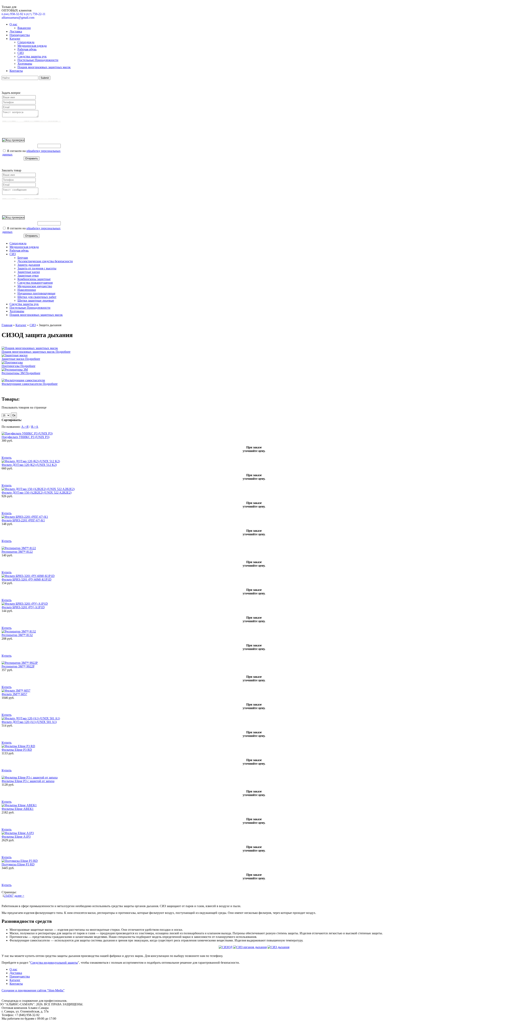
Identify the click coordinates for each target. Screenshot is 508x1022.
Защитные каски (28, 272)
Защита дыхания (28, 264)
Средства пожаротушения (35, 282)
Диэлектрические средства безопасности (45, 261)
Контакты (16, 70)
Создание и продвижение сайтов (33, 990)
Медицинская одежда (32, 45)
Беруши (22, 257)
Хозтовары (24, 63)
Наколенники (26, 289)
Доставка (16, 31)
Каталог (15, 38)
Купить (7, 457)
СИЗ (20, 53)
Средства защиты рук (32, 56)
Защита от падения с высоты (36, 268)
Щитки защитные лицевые (35, 300)
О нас (13, 24)
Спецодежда (25, 42)
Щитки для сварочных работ (36, 297)
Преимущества (20, 35)
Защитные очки (28, 275)
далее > (19, 895)
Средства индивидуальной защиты (54, 962)
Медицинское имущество (34, 286)
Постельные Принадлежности (37, 60)
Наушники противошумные (36, 293)
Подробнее (63, 351)
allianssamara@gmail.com (18, 17)
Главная (7, 325)
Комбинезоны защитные (34, 279)
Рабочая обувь (27, 49)
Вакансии (24, 28)
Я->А (34, 426)
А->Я (25, 426)
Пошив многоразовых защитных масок (44, 67)
